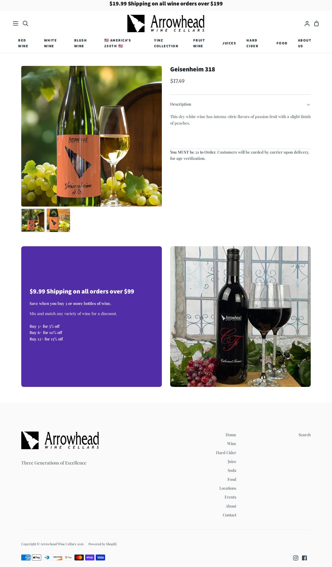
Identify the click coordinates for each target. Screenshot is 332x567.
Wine (231, 443)
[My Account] (305, 23)
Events (230, 497)
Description (180, 104)
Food (231, 479)
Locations (227, 488)
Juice (232, 461)
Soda (232, 470)
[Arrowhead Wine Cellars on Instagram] (295, 558)
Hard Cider (226, 452)
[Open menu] (16, 23)
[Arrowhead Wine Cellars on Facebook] (304, 558)
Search (305, 434)
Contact (229, 514)
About (231, 506)
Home (231, 434)
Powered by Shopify (102, 544)
